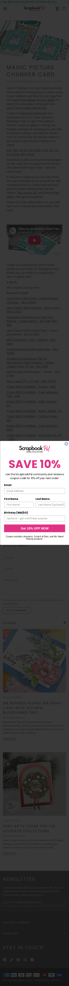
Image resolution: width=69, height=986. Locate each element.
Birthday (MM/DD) (16, 512)
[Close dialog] (66, 443)
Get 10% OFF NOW (34, 528)
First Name (11, 499)
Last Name (42, 499)
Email (7, 485)
